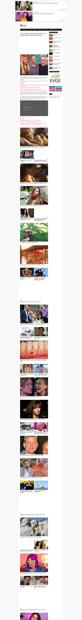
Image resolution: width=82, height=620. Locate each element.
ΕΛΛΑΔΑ (51, 96)
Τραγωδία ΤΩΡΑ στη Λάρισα (57, 37)
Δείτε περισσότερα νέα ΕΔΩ (24, 117)
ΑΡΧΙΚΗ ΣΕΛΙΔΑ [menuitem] (25, 29)
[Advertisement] (34, 44)
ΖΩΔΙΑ (53, 96)
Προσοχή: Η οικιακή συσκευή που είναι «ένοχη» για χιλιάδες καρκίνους (57, 42)
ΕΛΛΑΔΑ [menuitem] (30, 29)
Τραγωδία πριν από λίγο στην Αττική (57, 50)
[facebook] (61, 22)
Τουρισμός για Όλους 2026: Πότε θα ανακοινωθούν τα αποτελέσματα (57, 68)
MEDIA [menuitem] (39, 29)
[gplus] (52, 88)
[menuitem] (21, 30)
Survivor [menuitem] (56, 29)
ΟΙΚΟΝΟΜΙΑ (51, 97)
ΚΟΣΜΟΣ (59, 96)
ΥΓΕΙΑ (58, 97)
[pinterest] (59, 88)
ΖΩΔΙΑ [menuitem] (47, 29)
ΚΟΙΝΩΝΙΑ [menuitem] (34, 29)
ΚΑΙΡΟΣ (56, 96)
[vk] (59, 90)
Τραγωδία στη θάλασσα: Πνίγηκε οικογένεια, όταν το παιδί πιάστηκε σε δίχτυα (57, 64)
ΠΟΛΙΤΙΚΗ (55, 97)
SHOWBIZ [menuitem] (42, 29)
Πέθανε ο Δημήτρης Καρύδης (57, 52)
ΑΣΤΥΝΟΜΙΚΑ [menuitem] (51, 29)
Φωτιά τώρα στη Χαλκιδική (56, 59)
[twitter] (59, 87)
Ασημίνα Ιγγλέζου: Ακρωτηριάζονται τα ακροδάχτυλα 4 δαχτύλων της (57, 46)
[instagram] (52, 90)
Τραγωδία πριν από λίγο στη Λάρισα (56, 34)
